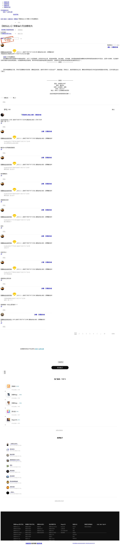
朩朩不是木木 (4, 119)
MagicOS (63, 526)
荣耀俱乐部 (7, 7)
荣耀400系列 (28, 530)
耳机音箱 (75, 534)
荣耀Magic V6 (16, 526)
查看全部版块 (59, 430)
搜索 (2, 38)
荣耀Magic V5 (16, 530)
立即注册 (9, 12)
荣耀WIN (39, 526)
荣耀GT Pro (51, 534)
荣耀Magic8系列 (17, 528)
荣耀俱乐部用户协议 (30, 542)
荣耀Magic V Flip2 (17, 532)
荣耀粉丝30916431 (6, 319)
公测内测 (63, 528)
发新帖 (113, 333)
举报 (4, 102)
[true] (21, 38)
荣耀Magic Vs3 (16, 538)
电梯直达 (109, 45)
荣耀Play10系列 (52, 532)
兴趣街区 (10, 19)
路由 (74, 536)
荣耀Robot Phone (53, 526)
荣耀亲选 (6, 5)
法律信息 (54, 542)
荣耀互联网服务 (87, 526)
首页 (19, 18)
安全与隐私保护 (64, 530)
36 (104, 333)
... (100, 333)
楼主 (109, 47)
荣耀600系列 (28, 526)
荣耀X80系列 (52, 528)
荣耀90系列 (27, 540)
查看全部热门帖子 (59, 501)
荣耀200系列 (28, 534)
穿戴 (74, 530)
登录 (4, 12)
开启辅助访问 (4, 10)
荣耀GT (50, 536)
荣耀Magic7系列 (17, 534)
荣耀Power (51, 530)
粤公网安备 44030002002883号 (79, 543)
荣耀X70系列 (52, 540)
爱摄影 (16, 19)
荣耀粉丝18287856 (6, 52)
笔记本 (74, 526)
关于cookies (50, 542)
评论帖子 (60, 367)
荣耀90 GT (27, 538)
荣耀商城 (6, 3)
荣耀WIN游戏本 (40, 532)
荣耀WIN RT (40, 528)
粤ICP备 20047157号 (90, 543)
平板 (74, 528)
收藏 (6, 97)
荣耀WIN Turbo (40, 530)
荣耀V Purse (51, 538)
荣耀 (4, 57)
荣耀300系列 (28, 532)
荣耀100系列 (28, 536)
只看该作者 (114, 47)
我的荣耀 (63, 532)
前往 (118, 45)
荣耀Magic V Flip (17, 540)
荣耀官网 (6, 2)
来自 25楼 (31, 114)
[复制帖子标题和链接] (7, 29)
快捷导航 (15, 14)
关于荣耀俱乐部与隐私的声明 (41, 542)
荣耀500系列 (28, 528)
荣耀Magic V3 (16, 536)
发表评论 (61, 362)
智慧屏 (74, 532)
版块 (5, 19)
